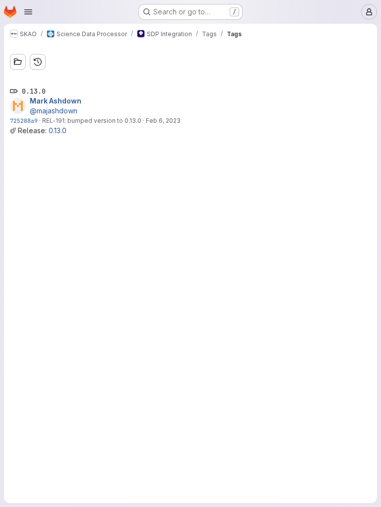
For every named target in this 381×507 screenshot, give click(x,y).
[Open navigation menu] (28, 12)
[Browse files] (18, 62)
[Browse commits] (38, 62)
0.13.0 (57, 130)
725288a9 (24, 120)
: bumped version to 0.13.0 (102, 120)
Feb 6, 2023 (163, 120)
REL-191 (53, 120)
